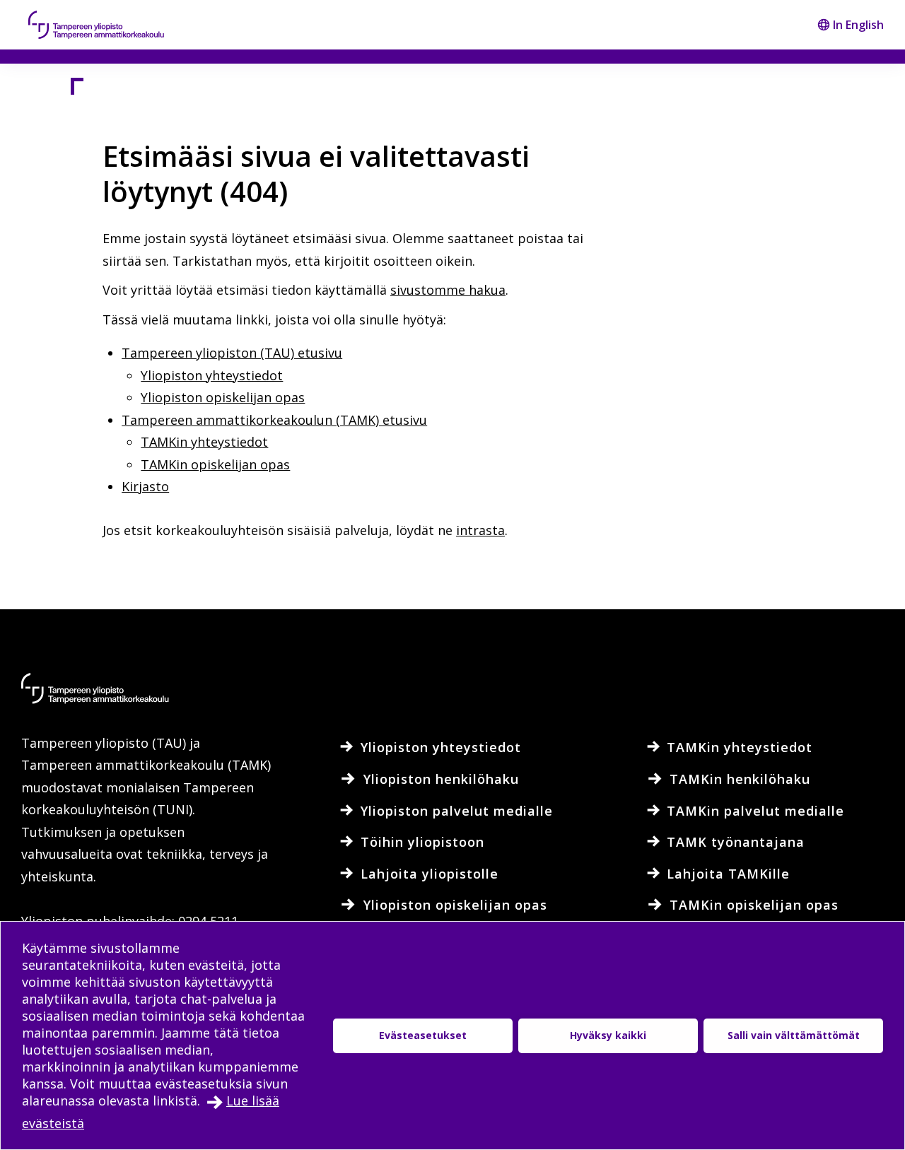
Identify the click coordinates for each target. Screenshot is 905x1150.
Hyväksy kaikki (608, 1035)
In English (858, 25)
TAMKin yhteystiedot (204, 441)
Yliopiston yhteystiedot (212, 375)
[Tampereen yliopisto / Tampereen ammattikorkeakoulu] (109, 25)
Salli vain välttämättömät (794, 1035)
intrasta (480, 530)
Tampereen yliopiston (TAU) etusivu (232, 352)
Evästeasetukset (423, 1035)
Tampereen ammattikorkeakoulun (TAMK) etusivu (274, 419)
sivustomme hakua (448, 289)
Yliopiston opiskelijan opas (223, 397)
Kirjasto (145, 486)
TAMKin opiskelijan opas (215, 464)
